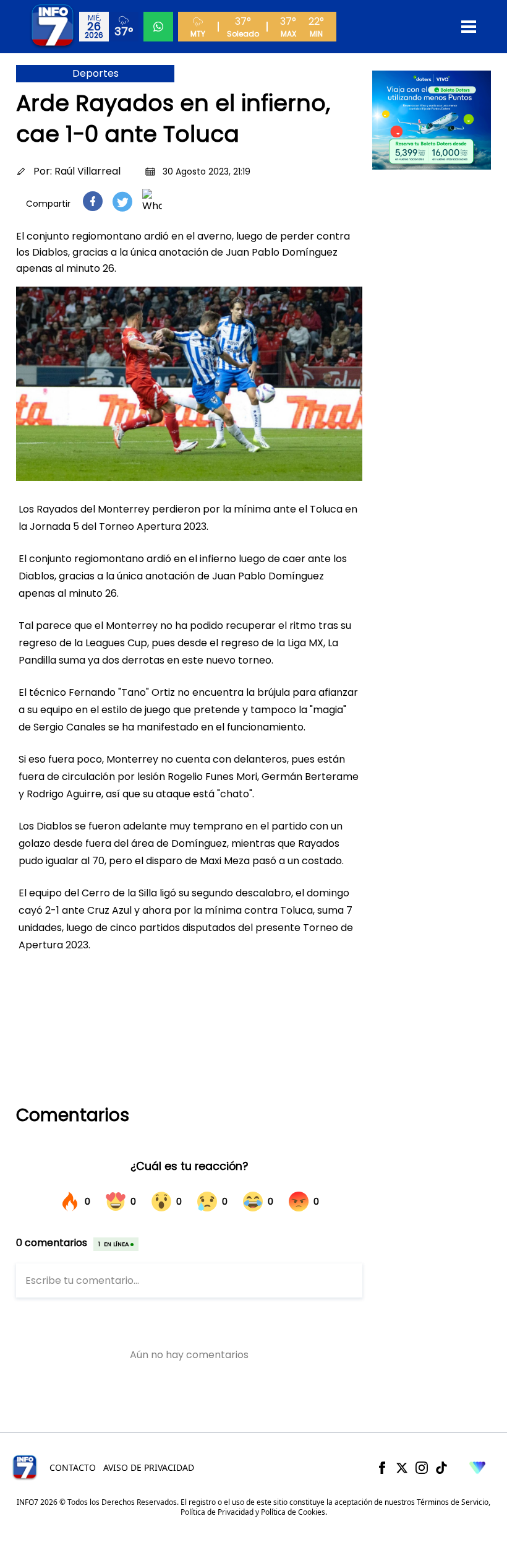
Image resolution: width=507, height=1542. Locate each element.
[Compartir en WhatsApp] (152, 201)
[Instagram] (421, 1468)
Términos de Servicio (452, 1502)
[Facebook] (382, 1468)
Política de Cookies (293, 1512)
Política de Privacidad (217, 1512)
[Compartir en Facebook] (93, 201)
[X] (402, 1468)
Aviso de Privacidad (148, 1467)
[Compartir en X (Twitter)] (122, 201)
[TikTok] (441, 1468)
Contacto (72, 1467)
